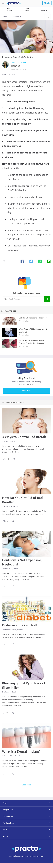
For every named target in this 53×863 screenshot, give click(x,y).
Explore (16, 17)
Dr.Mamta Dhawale (19, 62)
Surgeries (44, 10)
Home (5, 17)
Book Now (26, 391)
